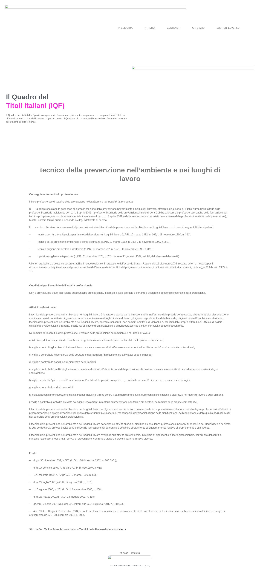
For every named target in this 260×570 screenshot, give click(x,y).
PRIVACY (124, 553)
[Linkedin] (138, 547)
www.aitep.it (119, 529)
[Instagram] (130, 547)
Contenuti (173, 28)
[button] (126, 28)
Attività (150, 28)
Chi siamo (198, 28)
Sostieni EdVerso (227, 28)
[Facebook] (122, 547)
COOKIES (135, 553)
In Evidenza (125, 28)
